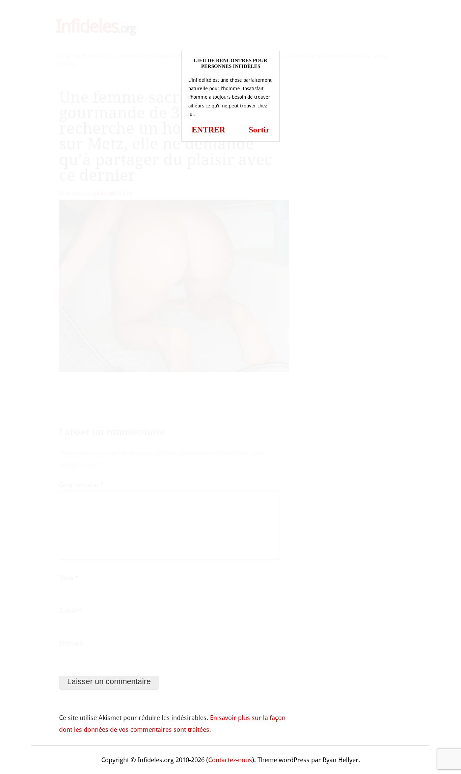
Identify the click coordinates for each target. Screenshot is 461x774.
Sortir (259, 129)
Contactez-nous (230, 760)
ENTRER (208, 129)
